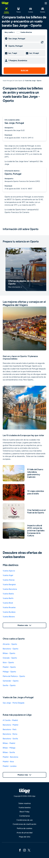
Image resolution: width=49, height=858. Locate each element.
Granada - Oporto (10, 658)
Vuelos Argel (8, 575)
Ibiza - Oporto (8, 662)
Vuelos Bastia (8, 594)
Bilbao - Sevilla (9, 752)
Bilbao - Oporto (9, 653)
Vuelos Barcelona (10, 589)
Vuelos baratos (25, 807)
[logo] (5, 3)
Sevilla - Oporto (9, 685)
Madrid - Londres (9, 766)
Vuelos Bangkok (9, 584)
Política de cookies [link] (24, 828)
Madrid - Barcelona (10, 757)
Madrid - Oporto (9, 667)
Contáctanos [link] (24, 816)
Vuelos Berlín (8, 598)
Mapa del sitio (24, 837)
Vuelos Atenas (8, 580)
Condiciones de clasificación (24, 824)
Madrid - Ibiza (8, 761)
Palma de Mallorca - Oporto (14, 676)
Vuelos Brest (8, 603)
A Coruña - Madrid (10, 720)
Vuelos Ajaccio (9, 571)
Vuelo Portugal (7, 80)
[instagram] (24, 850)
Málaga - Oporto (9, 672)
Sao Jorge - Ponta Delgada (13, 703)
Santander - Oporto (10, 681)
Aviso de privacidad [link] (24, 833)
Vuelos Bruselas (9, 607)
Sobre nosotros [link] (24, 803)
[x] (29, 850)
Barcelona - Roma (10, 734)
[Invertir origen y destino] (42, 42)
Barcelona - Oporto (10, 649)
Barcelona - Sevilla (10, 738)
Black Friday (24, 812)
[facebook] (20, 850)
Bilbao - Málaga (9, 748)
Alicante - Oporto (10, 644)
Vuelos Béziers (9, 616)
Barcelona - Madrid (10, 725)
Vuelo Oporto (18, 80)
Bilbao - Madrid (9, 743)
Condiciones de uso (25, 820)
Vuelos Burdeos (9, 612)
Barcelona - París (9, 729)
